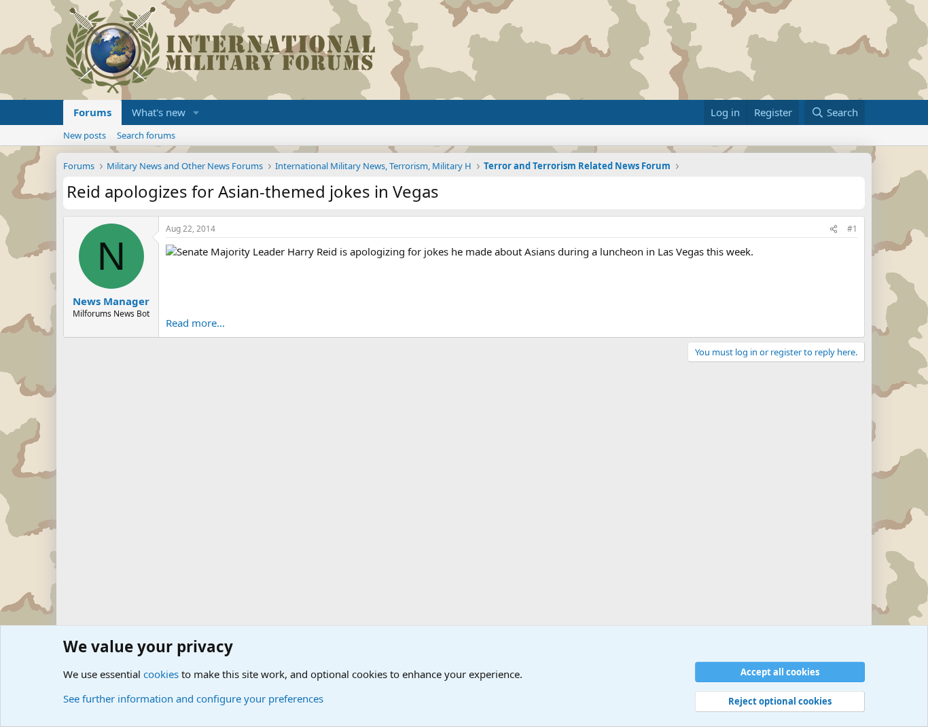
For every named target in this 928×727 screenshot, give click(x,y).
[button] (196, 112)
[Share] (833, 229)
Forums (92, 112)
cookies (161, 674)
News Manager (111, 301)
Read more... (195, 323)
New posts (84, 135)
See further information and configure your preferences (193, 698)
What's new (158, 112)
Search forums (146, 135)
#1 (852, 228)
